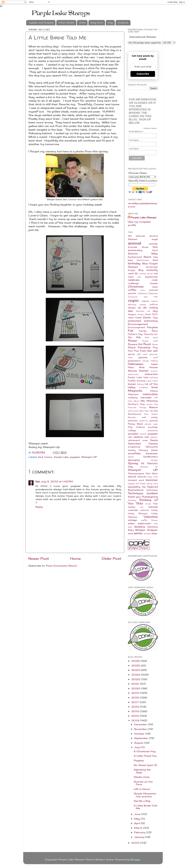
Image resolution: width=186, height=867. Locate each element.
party (154, 417)
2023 (136, 674)
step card (152, 477)
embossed (134, 320)
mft (156, 397)
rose (144, 440)
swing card (152, 483)
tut (141, 507)
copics (145, 301)
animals (153, 243)
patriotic (133, 420)
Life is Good (142, 789)
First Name (134, 140)
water (131, 523)
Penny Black (135, 424)
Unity (154, 510)
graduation (134, 360)
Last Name (134, 148)
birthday (134, 263)
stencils (141, 476)
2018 (135, 697)
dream (140, 314)
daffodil (154, 304)
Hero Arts (136, 367)
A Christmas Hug (145, 751)
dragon (132, 314)
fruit (130, 351)
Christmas (136, 286)
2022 (136, 679)
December (141, 724)
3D (130, 236)
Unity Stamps (137, 513)
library (140, 384)
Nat (37, 481)
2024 (136, 670)
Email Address (136, 131)
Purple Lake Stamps (143, 217)
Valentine (151, 516)
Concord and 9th (143, 297)
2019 (135, 692)
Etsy (110, 22)
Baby (154, 253)
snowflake (134, 453)
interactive (151, 374)
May (137, 818)
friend (131, 347)
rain (130, 437)
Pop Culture (136, 427)
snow (154, 450)
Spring (133, 463)
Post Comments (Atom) (61, 565)
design (132, 307)
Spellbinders (150, 456)
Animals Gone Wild (143, 247)
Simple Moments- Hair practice (145, 795)
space (131, 457)
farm (155, 330)
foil (140, 344)
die (139, 307)
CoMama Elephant (147, 293)
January (139, 837)
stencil (132, 476)
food (147, 344)
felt (156, 334)
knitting (154, 377)
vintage (132, 520)
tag (143, 487)
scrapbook (134, 447)
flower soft (150, 341)
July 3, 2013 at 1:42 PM (57, 481)
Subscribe (143, 73)
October (139, 733)
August (139, 742)
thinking (132, 500)
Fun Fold (140, 350)
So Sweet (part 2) (145, 765)
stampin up (149, 467)
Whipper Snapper (146, 529)
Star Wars (151, 473)
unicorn (144, 510)
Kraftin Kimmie (136, 380)
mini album (134, 401)
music (149, 404)
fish (138, 337)
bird (40, 457)
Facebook (123, 22)
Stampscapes (136, 473)
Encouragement (138, 324)
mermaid (145, 397)
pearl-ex (144, 420)
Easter (147, 317)
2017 (135, 702)
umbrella (133, 510)
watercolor (144, 523)
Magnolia (135, 390)
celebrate (134, 279)
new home (133, 411)
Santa (154, 440)
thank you (134, 496)
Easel (138, 317)
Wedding (139, 526)
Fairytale (152, 327)
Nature (153, 407)
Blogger (136, 859)
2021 (135, 683)
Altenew (132, 239)
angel (155, 239)
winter (138, 533)
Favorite (148, 334)
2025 (136, 665)
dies (130, 310)
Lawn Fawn (152, 381)
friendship (144, 347)
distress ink (143, 311)
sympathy (134, 486)
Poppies (139, 760)
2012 (135, 842)
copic (133, 300)
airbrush (140, 236)
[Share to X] (59, 452)
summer (152, 480)
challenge (133, 283)
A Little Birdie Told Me (145, 807)
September (141, 738)
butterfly (152, 270)
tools (148, 503)
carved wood (146, 273)
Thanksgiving (150, 496)
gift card (142, 354)
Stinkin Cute (142, 777)
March (138, 827)
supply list (133, 483)
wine (130, 533)
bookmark (152, 267)
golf (155, 357)
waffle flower (149, 520)
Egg (155, 317)
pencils (154, 420)
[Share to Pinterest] (65, 452)
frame (155, 344)
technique (152, 490)
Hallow (154, 361)
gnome (142, 357)
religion (154, 437)
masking (132, 397)
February (140, 832)
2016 (135, 706)
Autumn (133, 253)
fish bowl (151, 337)
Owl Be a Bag (142, 800)
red (146, 436)
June (137, 814)
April (155, 250)
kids (146, 377)
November (141, 729)
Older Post (111, 558)
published (153, 430)
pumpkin (133, 433)
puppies (75, 457)
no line (154, 410)
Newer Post (38, 558)
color (142, 290)
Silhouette (151, 447)
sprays (154, 460)
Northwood (134, 414)
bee (155, 257)
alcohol (153, 236)
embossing (151, 320)
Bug (140, 270)
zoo (154, 533)
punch (143, 434)
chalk (155, 280)
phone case (151, 424)
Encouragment (136, 327)
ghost (131, 354)
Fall (130, 330)
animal (134, 243)
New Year (144, 411)
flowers (132, 344)
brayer (131, 270)
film (130, 337)
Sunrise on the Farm (143, 783)
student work (136, 480)
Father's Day (135, 334)
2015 (135, 711)
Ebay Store (97, 22)
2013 (135, 720)
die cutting (150, 307)
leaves (132, 383)
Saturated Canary (143, 443)
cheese (154, 283)
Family (142, 331)
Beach (147, 256)
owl (144, 417)
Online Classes (66, 22)
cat (156, 273)
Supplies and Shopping (41, 22)
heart (154, 364)
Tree (155, 503)
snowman (152, 453)
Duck (148, 314)
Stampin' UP (89, 457)
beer (130, 260)
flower (132, 340)
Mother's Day (136, 404)
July (137, 747)
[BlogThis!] (57, 452)
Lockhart (143, 387)
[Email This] (54, 452)
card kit (133, 273)
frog (155, 347)
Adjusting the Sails (142, 771)
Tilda (139, 503)
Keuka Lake (61, 457)
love (154, 387)
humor (48, 457)
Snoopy (143, 450)
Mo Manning (149, 400)
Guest (146, 361)
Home (82, 22)
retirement (134, 440)
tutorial (153, 506)
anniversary (135, 250)
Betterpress (143, 260)
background (135, 257)
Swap (142, 483)
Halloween (135, 364)
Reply (39, 506)
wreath (147, 533)
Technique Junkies (143, 493)
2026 (136, 660)
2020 (136, 688)
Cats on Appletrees (143, 277)
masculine (150, 394)
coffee (132, 289)
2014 (135, 715)
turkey (131, 507)
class (155, 287)
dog (155, 310)
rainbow (138, 436)
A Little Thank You (145, 755)
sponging (134, 459)
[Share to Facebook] (62, 452)
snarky (132, 450)
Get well (152, 350)
